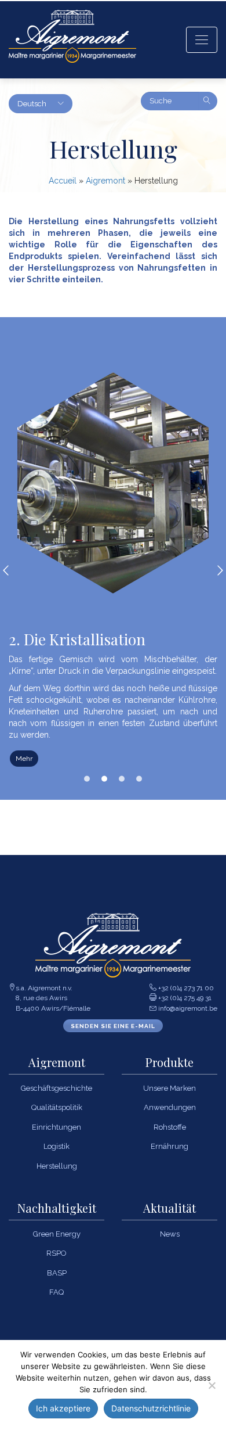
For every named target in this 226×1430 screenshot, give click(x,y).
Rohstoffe (170, 1127)
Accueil (62, 180)
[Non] (211, 1385)
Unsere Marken (169, 1088)
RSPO (56, 1253)
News (170, 1234)
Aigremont (105, 180)
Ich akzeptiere (63, 1408)
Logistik (56, 1146)
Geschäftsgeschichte (56, 1088)
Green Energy (57, 1234)
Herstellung (57, 1166)
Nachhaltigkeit (56, 1208)
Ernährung (169, 1146)
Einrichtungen (56, 1127)
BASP (57, 1273)
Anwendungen (170, 1107)
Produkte (169, 1062)
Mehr (24, 758)
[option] (113, 570)
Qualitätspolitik (56, 1107)
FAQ (56, 1292)
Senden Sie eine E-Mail (113, 1026)
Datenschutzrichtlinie (151, 1408)
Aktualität (169, 1208)
